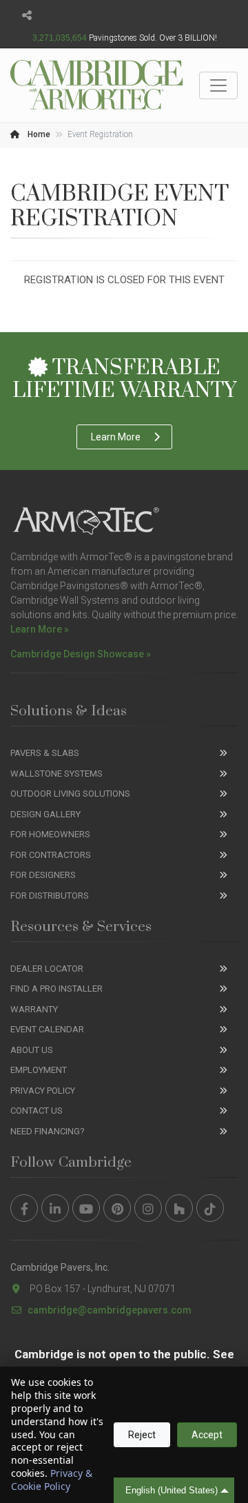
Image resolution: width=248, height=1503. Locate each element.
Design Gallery (45, 814)
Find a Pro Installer (56, 988)
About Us (31, 1050)
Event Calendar (47, 1029)
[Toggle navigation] (218, 85)
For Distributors (49, 895)
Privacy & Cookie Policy (51, 1479)
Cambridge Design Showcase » (80, 654)
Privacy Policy (42, 1090)
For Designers (43, 875)
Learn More (116, 436)
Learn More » (39, 629)
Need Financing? (47, 1131)
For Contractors (50, 855)
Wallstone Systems (56, 773)
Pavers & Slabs (44, 753)
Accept (207, 1434)
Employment (38, 1070)
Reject (142, 1434)
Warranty (34, 1009)
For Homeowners (50, 834)
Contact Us (36, 1110)
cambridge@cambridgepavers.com (110, 1310)
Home (37, 134)
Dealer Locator (46, 968)
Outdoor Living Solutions (70, 793)
